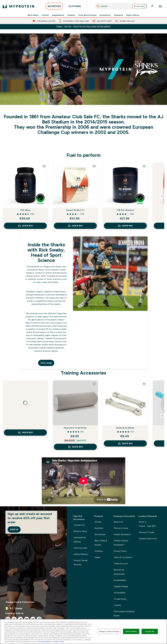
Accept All (149, 631)
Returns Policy (80, 531)
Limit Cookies (131, 631)
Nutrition (99, 528)
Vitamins (71, 15)
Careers (117, 605)
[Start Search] (98, 6)
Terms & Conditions (123, 557)
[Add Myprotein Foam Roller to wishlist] (94, 384)
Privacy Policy (120, 551)
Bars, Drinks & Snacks (101, 543)
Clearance (118, 15)
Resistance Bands (125, 428)
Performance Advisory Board (124, 613)
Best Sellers (33, 15)
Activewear (100, 534)
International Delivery (80, 539)
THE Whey (25, 210)
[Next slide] (162, 196)
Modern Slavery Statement (121, 543)
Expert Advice (132, 15)
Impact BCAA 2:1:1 (75, 210)
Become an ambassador (119, 572)
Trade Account (121, 563)
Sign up (14, 529)
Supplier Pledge (121, 586)
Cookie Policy (120, 599)
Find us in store (121, 528)
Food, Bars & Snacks (87, 15)
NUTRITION (54, 6)
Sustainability (120, 580)
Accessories (105, 15)
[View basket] (160, 6)
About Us (118, 522)
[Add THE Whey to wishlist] (44, 166)
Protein (45, 15)
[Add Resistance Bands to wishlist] (144, 384)
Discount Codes (146, 532)
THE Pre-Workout (125, 210)
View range (46, 363)
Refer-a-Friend (147, 524)
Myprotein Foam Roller (75, 428)
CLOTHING (74, 6)
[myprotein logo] (18, 6)
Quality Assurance (122, 534)
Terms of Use (58, 642)
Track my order (80, 548)
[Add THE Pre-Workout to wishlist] (144, 166)
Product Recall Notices (80, 562)
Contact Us (79, 525)
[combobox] (121, 6)
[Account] (152, 6)
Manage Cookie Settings (109, 631)
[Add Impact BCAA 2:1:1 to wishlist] (94, 166)
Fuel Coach (140, 6)
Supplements (58, 15)
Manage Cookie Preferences (20, 602)
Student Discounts (148, 538)
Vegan (97, 557)
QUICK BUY (27, 226)
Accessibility (120, 593)
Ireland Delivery (81, 554)
